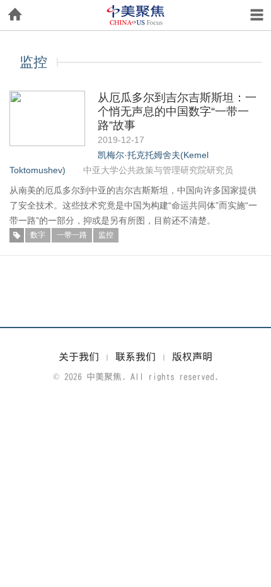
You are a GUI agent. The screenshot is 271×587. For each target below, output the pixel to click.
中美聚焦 (135, 15)
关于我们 (79, 356)
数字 (37, 235)
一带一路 (72, 235)
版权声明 (192, 356)
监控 (105, 235)
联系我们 (135, 356)
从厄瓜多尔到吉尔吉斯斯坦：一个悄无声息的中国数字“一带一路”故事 (177, 111)
